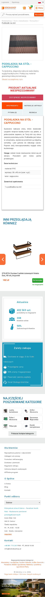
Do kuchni (34, 21)
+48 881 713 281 (10, 545)
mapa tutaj (8, 534)
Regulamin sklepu (11, 466)
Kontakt (7, 490)
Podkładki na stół (9, 23)
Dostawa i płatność (12, 462)
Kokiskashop (7, 21)
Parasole (7, 564)
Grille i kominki (38, 562)
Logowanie (5, 2)
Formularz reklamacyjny (13, 459)
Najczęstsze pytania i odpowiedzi (17, 453)
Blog (6, 487)
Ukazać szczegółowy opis (12, 79)
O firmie (7, 484)
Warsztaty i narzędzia (9, 562)
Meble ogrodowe (18, 564)
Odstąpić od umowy (12, 456)
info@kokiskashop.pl (12, 549)
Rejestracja (15, 2)
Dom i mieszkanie (21, 21)
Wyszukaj (39, 14)
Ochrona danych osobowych (15, 469)
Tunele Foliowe (25, 562)
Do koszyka (37, 280)
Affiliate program (11, 472)
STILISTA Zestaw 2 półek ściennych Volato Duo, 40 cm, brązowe (20, 274)
